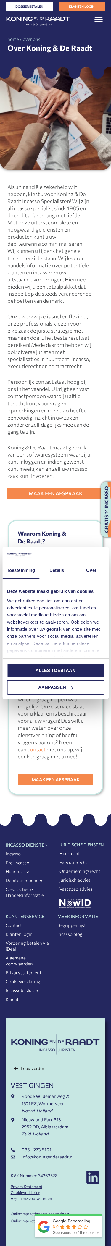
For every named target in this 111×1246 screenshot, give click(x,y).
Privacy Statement (26, 1186)
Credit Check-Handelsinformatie (25, 892)
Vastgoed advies (75, 888)
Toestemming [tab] (21, 570)
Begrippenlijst (71, 925)
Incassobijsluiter (22, 990)
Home (13, 39)
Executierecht (73, 862)
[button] (98, 19)
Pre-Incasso (17, 862)
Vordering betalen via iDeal (27, 946)
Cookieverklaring (23, 981)
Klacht (12, 999)
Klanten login (19, 934)
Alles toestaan (55, 670)
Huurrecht (69, 853)
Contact (14, 925)
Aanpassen (52, 687)
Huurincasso (18, 871)
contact (36, 749)
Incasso (13, 853)
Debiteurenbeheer (24, 880)
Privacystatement (23, 972)
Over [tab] (91, 570)
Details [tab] (56, 570)
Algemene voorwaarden (19, 960)
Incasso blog (69, 934)
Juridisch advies (75, 880)
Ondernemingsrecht (79, 871)
